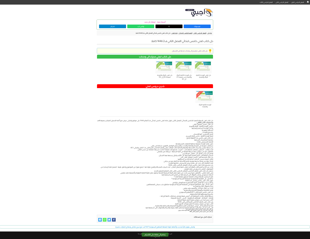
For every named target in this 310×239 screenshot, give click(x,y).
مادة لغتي (174, 33)
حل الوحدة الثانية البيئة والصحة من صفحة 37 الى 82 (184, 77)
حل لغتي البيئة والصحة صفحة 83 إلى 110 (164, 76)
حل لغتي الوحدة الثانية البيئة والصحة (203, 76)
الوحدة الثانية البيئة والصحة (205, 106)
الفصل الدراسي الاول (297, 2)
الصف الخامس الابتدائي (185, 33)
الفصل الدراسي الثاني (281, 2)
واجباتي (209, 33)
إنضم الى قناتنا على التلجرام (155, 234)
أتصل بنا (141, 234)
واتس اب (141, 26)
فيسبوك (197, 26)
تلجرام (113, 26)
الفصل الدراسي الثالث (266, 2)
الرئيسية (308, 1)
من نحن (169, 234)
